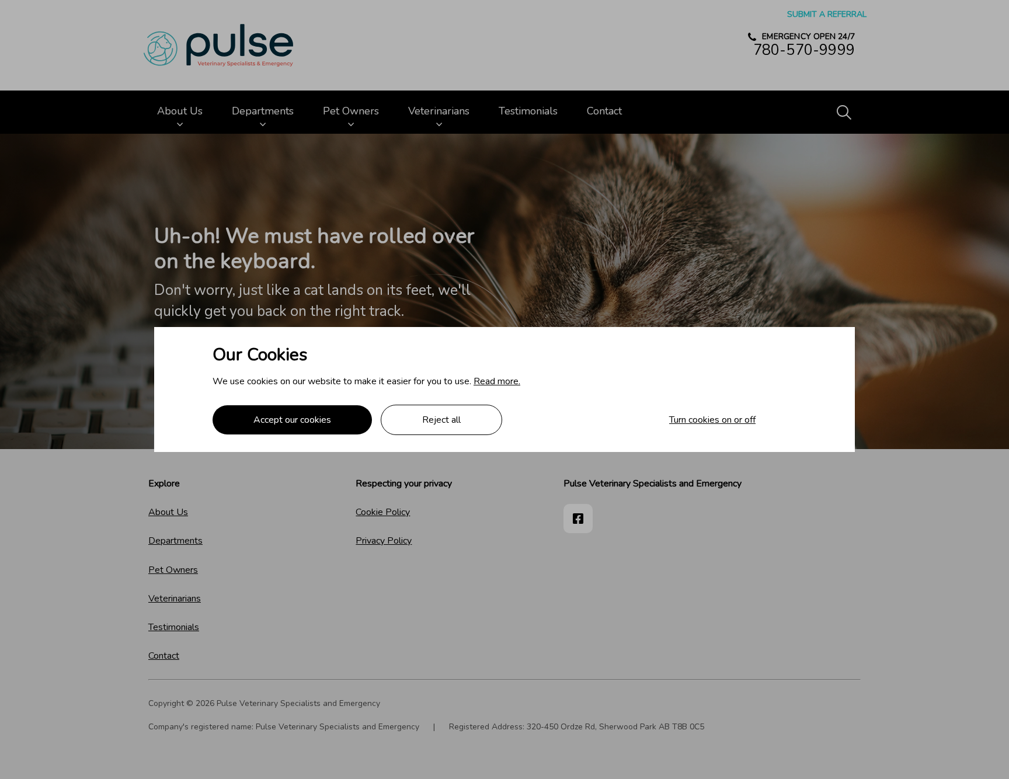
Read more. (497, 381)
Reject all (441, 419)
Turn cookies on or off (712, 419)
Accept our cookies (292, 419)
